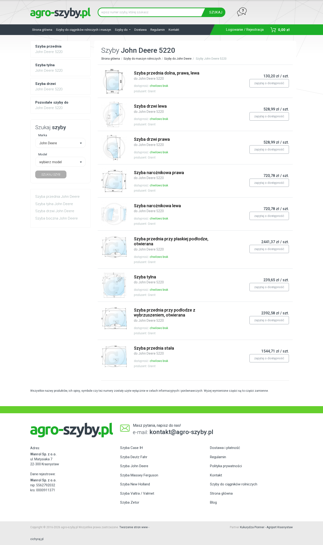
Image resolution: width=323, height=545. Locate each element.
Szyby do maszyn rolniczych (142, 58)
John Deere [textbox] (48, 143)
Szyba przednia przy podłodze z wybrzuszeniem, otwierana (164, 315)
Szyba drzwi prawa (152, 142)
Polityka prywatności (226, 466)
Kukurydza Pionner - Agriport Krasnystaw (266, 527)
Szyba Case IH (131, 448)
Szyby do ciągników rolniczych (233, 484)
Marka (42, 135)
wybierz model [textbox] (50, 162)
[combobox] (60, 143)
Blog (213, 502)
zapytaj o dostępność (269, 83)
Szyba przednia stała (154, 351)
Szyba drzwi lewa (150, 109)
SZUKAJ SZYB (50, 174)
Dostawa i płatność (225, 448)
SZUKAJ (215, 12)
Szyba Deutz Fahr (133, 457)
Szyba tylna (149, 279)
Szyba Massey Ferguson (139, 475)
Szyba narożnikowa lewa (157, 208)
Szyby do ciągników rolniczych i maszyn (83, 29)
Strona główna (42, 29)
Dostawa (140, 29)
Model (42, 154)
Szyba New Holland (135, 484)
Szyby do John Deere (178, 58)
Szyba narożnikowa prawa (159, 175)
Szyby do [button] (121, 29)
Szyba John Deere (134, 466)
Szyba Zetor (129, 502)
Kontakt (174, 29)
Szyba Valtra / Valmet (137, 493)
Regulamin (157, 29)
